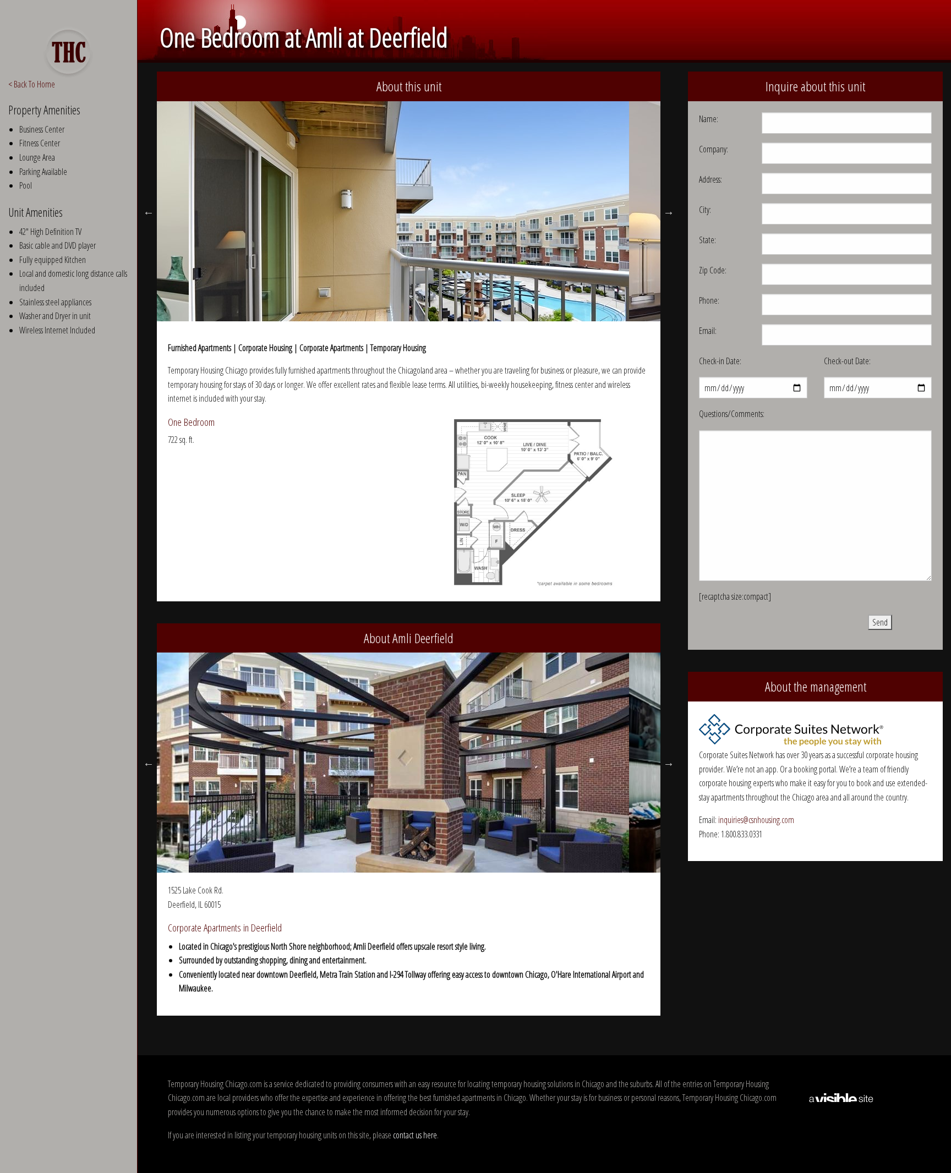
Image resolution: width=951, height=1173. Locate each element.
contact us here (415, 1135)
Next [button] (668, 211)
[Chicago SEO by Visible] (841, 1097)
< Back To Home (31, 84)
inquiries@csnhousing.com (756, 820)
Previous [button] (148, 211)
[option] (409, 211)
